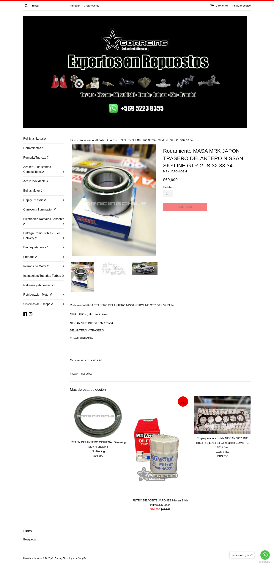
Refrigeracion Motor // (43, 294)
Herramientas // (33, 148)
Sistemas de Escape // (43, 304)
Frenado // (43, 256)
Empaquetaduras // (43, 247)
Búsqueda (29, 539)
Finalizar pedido (241, 5)
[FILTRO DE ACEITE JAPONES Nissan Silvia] (160, 446)
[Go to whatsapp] (265, 555)
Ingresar (75, 5)
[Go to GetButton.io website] (265, 562)
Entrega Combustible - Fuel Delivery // (43, 236)
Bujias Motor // (32, 190)
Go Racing (56, 558)
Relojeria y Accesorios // (39, 285)
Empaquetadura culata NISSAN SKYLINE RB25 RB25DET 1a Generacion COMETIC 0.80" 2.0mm (222, 443)
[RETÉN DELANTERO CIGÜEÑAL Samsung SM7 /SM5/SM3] (98, 417)
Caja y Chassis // (43, 200)
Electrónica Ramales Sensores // (43, 221)
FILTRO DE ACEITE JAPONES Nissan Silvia (160, 500)
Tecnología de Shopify (74, 558)
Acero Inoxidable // (35, 181)
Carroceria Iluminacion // (39, 209)
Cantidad (167, 187)
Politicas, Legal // (34, 138)
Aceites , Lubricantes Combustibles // (43, 169)
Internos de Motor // (43, 266)
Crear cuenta (91, 5)
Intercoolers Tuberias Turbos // (43, 275)
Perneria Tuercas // (35, 157)
